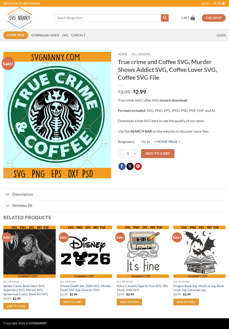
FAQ (65, 35)
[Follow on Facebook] (215, 3)
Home (122, 54)
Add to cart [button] (16, 306)
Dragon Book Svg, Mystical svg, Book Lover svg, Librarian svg (198, 288)
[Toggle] (7, 195)
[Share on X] (130, 166)
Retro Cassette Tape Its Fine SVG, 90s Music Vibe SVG (142, 288)
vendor (205, 3)
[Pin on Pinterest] (138, 166)
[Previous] (3, 271)
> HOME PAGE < (167, 141)
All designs (141, 54)
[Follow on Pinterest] (223, 3)
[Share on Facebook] (122, 166)
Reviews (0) (22, 205)
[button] (188, 18)
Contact (78, 35)
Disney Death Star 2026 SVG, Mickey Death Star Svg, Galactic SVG (85, 288)
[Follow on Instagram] (219, 3)
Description (22, 194)
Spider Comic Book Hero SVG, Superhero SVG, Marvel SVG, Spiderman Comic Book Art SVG (25, 290)
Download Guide (45, 35)
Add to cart (158, 153)
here (154, 121)
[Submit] (165, 18)
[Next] (225, 271)
